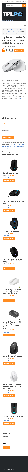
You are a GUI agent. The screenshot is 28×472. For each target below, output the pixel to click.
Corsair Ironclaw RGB (10, 173)
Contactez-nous (10, 1)
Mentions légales (19, 1)
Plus (20, 98)
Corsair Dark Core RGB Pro (12, 231)
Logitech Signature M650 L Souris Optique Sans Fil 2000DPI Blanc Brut (12, 292)
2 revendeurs (6, 177)
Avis (3, 105)
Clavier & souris (12, 31)
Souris (18, 31)
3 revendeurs (6, 332)
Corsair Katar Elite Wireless (13, 416)
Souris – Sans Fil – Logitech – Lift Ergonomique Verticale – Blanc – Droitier (13, 386)
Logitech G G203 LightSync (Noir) (12, 260)
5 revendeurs (6, 207)
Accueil (3, 1)
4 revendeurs (6, 235)
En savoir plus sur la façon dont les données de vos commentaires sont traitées (13, 146)
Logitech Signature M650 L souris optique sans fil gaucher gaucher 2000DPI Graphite (12, 325)
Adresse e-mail (6, 130)
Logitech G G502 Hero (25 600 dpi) (13, 202)
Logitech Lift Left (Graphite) (12, 356)
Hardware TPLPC (9, 469)
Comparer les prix (9, 180)
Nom (3, 124)
